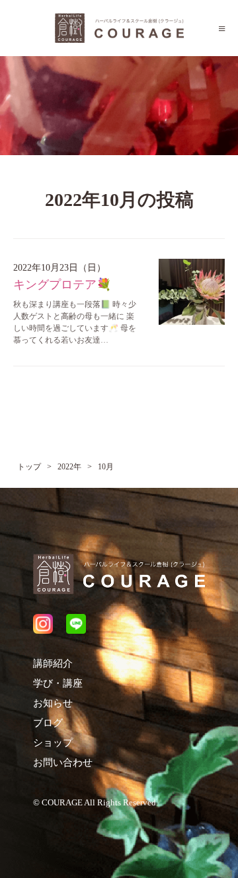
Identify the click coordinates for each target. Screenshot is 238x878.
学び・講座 (58, 683)
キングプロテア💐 (62, 284)
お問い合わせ (63, 762)
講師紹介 (53, 663)
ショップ (53, 742)
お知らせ (53, 703)
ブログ (48, 723)
